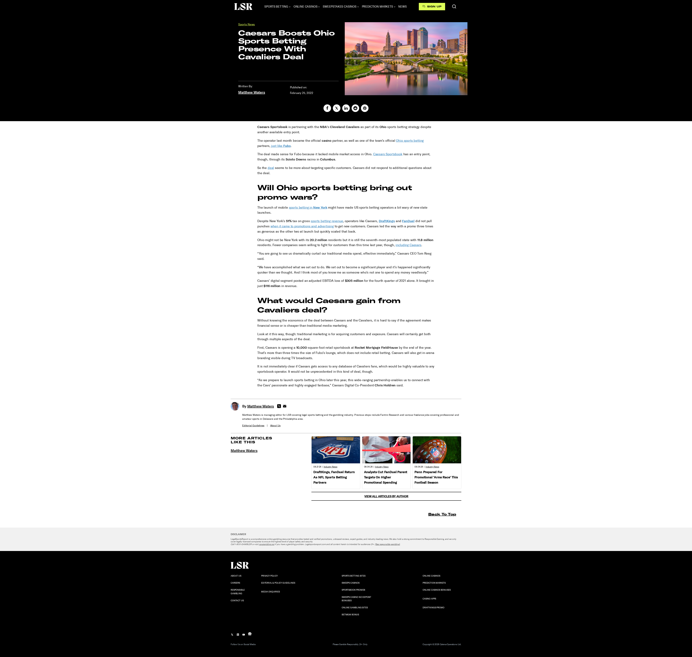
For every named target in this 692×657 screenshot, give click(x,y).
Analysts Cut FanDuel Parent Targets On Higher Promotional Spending (385, 477)
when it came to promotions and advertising (302, 226)
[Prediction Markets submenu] (395, 7)
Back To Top (442, 514)
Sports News (246, 24)
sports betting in (308, 208)
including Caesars (408, 245)
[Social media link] (327, 108)
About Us (275, 425)
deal (271, 168)
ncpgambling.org (266, 544)
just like (281, 146)
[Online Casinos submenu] (319, 7)
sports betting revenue (327, 221)
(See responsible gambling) (387, 544)
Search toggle (454, 6)
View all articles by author (386, 496)
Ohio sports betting (410, 141)
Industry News (330, 467)
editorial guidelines (253, 425)
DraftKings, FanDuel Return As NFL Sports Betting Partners (334, 477)
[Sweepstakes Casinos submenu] (358, 7)
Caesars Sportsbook (387, 154)
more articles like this (251, 440)
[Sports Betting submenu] (290, 7)
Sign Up (434, 6)
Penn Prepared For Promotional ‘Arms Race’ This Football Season (436, 477)
